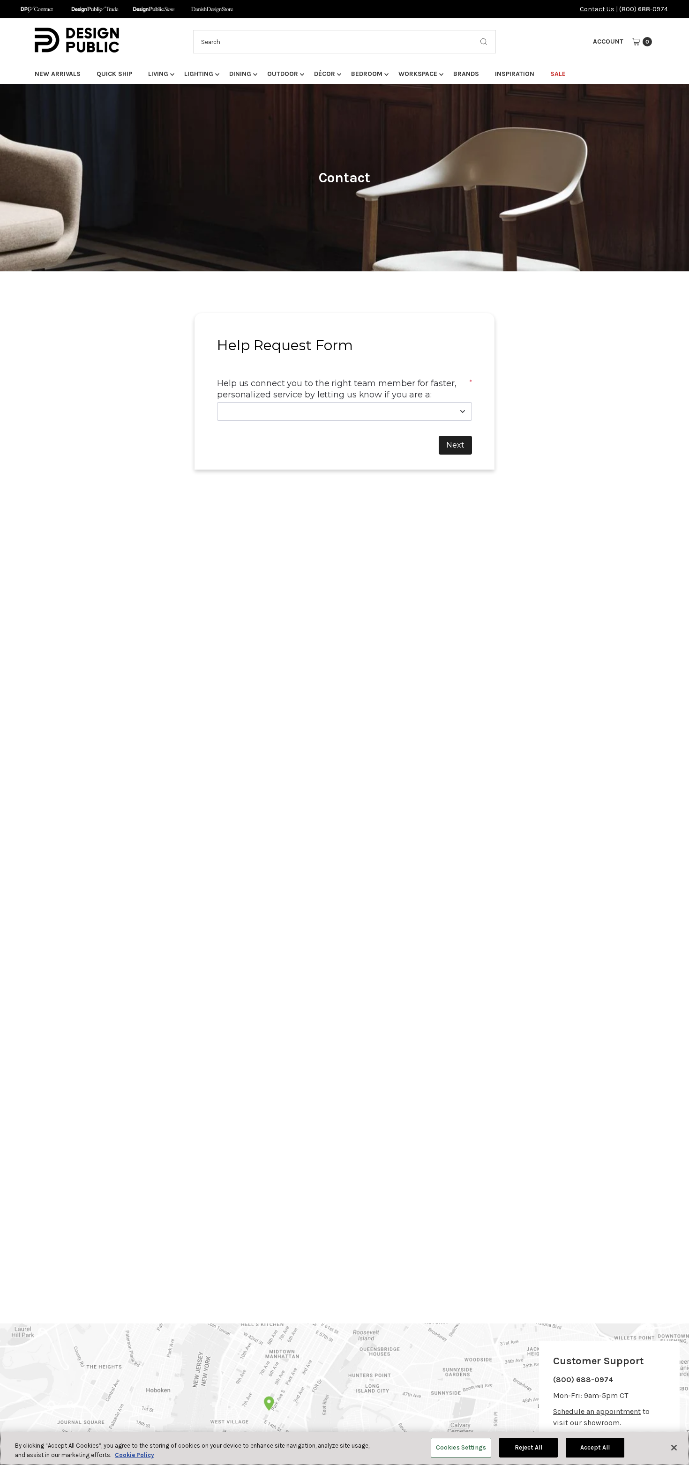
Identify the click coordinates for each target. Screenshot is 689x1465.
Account (608, 41)
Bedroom (366, 74)
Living (158, 74)
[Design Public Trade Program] (95, 9)
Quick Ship (114, 74)
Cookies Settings (461, 1447)
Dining (240, 74)
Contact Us (597, 9)
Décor (324, 74)
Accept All (595, 1447)
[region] (344, 1448)
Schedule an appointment (597, 1411)
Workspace (417, 74)
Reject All (528, 1447)
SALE (558, 74)
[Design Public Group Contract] (36, 9)
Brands (466, 74)
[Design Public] (153, 9)
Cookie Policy (134, 1454)
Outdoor (282, 74)
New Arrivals (58, 74)
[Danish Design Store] (212, 9)
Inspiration (514, 74)
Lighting (198, 74)
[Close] (674, 1447)
